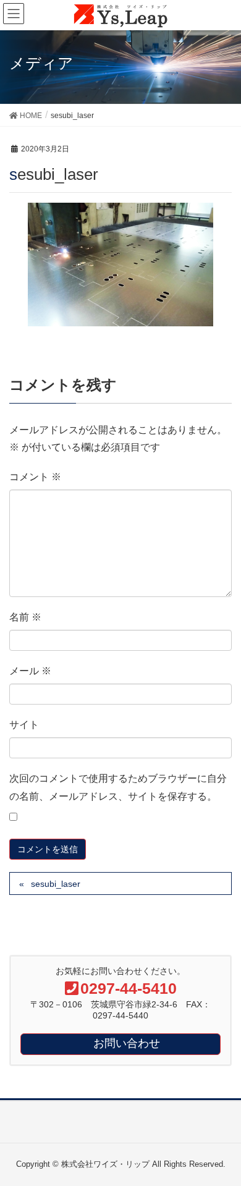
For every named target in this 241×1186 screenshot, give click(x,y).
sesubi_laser (55, 884)
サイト (24, 724)
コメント (35, 477)
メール (30, 671)
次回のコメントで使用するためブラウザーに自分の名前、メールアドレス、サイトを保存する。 (118, 787)
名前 (25, 617)
